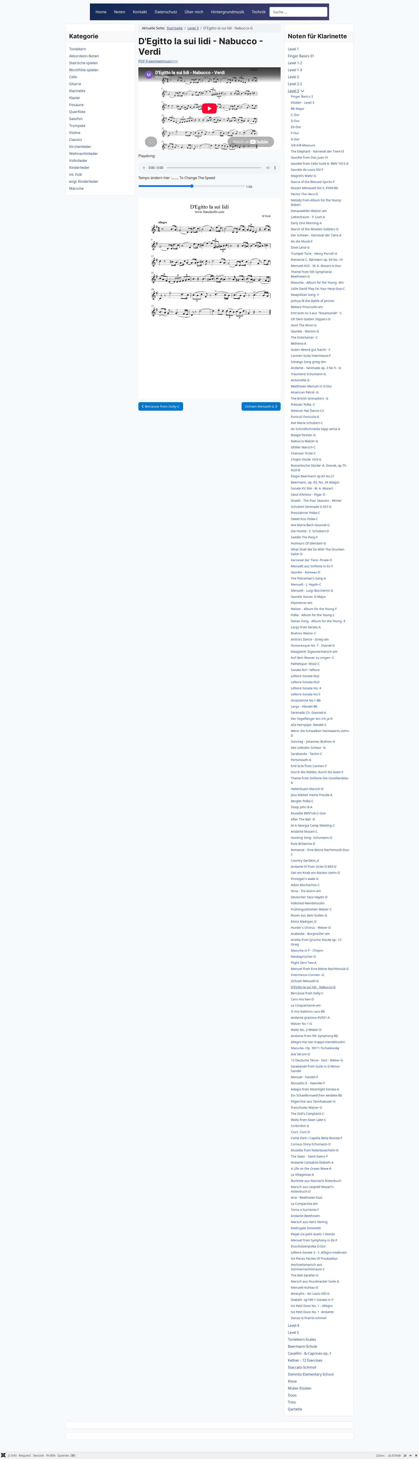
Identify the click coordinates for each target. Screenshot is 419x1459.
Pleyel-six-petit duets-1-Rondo (313, 1234)
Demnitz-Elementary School (311, 1374)
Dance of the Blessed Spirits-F (313, 182)
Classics (75, 139)
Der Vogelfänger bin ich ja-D (312, 719)
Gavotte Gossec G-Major (308, 597)
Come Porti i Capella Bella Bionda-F (316, 1138)
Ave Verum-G (300, 1054)
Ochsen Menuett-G (305, 981)
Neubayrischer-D (303, 956)
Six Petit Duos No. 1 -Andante (312, 1312)
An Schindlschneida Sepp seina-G (315, 429)
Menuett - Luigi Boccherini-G (312, 590)
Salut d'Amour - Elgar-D (308, 494)
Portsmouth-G (301, 760)
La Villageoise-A (302, 1175)
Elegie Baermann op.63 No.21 (312, 476)
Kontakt (140, 11)
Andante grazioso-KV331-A (310, 1017)
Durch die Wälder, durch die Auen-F (317, 772)
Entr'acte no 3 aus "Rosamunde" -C (316, 313)
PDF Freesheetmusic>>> (158, 61)
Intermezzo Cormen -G (307, 975)
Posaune (76, 104)
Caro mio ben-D (302, 999)
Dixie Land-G (300, 247)
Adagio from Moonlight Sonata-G (315, 1089)
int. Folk (75, 174)
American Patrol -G (304, 392)
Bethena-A (298, 343)
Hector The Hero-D (304, 194)
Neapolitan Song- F (305, 295)
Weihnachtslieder (83, 153)
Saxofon (76, 118)
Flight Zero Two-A (303, 963)
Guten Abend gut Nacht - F (310, 349)
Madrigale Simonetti (306, 1228)
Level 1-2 (295, 63)
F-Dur (295, 133)
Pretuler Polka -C (303, 404)
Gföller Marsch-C (303, 447)
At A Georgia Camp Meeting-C (313, 825)
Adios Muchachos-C (305, 885)
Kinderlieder (79, 167)
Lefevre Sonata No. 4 (306, 688)
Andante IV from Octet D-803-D (313, 866)
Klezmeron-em (301, 603)
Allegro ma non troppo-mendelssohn (318, 1042)
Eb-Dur (296, 127)
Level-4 (293, 1325)
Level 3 (293, 90)
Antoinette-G (300, 380)
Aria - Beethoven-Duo (306, 1197)
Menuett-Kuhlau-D (304, 1287)
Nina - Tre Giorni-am (306, 891)
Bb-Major (297, 109)
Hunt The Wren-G (303, 325)
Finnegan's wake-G (304, 879)
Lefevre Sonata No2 (305, 676)
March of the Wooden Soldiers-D (314, 229)
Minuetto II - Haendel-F (308, 1083)
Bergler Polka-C (302, 801)
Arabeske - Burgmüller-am (310, 934)
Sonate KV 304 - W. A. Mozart (312, 488)
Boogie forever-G (303, 435)
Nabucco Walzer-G (304, 441)
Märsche (76, 188)
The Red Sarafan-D (304, 1275)
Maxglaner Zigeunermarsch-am (314, 651)
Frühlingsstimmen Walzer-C (311, 909)
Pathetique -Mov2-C (305, 664)
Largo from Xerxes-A (306, 627)
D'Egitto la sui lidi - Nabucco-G (313, 987)
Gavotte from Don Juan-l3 (309, 157)
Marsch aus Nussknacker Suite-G (315, 1281)
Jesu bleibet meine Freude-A (311, 795)
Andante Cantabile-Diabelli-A (312, 1162)
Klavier (74, 97)
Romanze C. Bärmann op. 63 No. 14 (317, 260)
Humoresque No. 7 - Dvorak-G (313, 645)
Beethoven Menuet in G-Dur (311, 386)
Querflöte (77, 111)
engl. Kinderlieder (83, 181)
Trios (292, 1402)
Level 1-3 (295, 70)
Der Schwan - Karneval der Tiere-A (316, 235)
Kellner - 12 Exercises (305, 1360)
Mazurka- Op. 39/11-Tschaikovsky (315, 1048)
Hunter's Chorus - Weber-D (311, 927)
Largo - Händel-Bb (304, 706)
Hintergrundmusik (227, 11)
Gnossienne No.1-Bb (306, 700)
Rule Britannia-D (303, 844)
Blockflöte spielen (83, 70)
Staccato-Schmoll (302, 1367)
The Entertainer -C (304, 337)
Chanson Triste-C (303, 453)
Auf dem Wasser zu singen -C (312, 658)
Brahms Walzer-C (303, 633)
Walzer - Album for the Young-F (314, 609)
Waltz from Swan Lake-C (308, 1120)
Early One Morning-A (306, 223)
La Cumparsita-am (304, 1203)
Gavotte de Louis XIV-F (307, 170)
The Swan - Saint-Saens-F (309, 1156)
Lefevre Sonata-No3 (305, 682)
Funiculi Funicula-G (305, 417)
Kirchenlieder (80, 146)
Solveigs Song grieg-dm (308, 362)
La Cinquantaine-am (306, 1005)
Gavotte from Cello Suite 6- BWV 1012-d (319, 163)
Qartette (295, 1409)
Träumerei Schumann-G (308, 374)
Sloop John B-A (301, 807)
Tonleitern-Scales (302, 1339)
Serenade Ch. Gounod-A (308, 712)
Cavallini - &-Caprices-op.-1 (309, 1353)
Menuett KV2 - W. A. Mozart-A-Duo (316, 266)
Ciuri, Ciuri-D (300, 1132)
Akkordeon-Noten (84, 56)
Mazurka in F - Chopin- (307, 950)
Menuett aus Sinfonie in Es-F (312, 566)
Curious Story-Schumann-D (311, 1144)
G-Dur (295, 139)
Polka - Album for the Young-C (313, 615)
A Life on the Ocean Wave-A (311, 1168)
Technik (259, 11)
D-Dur (295, 121)
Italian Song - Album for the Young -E (318, 621)
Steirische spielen (83, 63)
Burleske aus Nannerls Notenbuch (316, 1181)
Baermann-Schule (302, 1346)
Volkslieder (78, 160)
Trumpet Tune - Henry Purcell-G (314, 253)
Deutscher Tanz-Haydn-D (309, 897)
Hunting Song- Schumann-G (311, 837)
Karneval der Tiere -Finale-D (311, 560)
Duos (292, 1395)
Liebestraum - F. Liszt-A (308, 217)
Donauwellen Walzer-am (309, 211)
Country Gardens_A (305, 860)
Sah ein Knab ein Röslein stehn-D (315, 873)
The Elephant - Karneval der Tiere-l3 (317, 151)
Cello (73, 77)
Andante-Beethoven (305, 1216)
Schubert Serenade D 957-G (311, 507)
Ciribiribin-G (300, 1126)
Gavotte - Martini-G (305, 331)
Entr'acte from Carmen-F (309, 766)
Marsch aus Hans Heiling (309, 1222)
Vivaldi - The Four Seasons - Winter (316, 500)
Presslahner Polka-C (305, 513)
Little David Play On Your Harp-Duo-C (318, 288)
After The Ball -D (303, 819)
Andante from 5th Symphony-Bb (314, 1036)
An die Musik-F (302, 241)
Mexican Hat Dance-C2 (307, 410)
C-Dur (295, 115)
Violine (74, 132)
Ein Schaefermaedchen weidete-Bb (316, 1095)
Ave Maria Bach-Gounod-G (310, 525)
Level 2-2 (295, 83)
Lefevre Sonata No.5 (305, 694)
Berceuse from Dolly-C (307, 993)
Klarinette (77, 90)
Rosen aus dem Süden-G (309, 915)
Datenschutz (166, 11)
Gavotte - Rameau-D (305, 572)
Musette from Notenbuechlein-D (314, 1150)
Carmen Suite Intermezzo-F (311, 356)
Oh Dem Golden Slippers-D (310, 319)
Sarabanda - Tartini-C (306, 754)
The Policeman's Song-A (308, 578)
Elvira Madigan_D (303, 921)
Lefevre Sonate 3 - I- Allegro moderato (319, 1252)
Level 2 (293, 77)
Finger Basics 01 (301, 56)
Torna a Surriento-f (305, 1210)
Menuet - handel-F (304, 1077)
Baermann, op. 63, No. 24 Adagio (315, 482)
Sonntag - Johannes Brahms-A (313, 741)
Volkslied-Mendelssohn (308, 903)
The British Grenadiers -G (309, 398)
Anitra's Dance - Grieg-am (310, 639)
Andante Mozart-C (304, 831)
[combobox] (298, 12)
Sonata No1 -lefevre (305, 670)
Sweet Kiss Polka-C (304, 519)
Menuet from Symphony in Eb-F (314, 1240)
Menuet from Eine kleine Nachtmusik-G (320, 969)
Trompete (77, 125)
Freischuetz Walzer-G (306, 1107)
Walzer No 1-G (301, 1024)
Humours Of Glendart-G (308, 543)
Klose (292, 1381)
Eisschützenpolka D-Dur (308, 1246)
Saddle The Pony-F (304, 537)
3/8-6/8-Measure (303, 145)
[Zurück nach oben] (411, 1451)
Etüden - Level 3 (302, 102)
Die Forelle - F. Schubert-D (310, 531)
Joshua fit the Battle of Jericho (312, 301)
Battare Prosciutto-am (307, 307)
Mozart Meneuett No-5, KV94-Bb (314, 188)
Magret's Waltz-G (303, 176)
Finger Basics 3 (302, 96)
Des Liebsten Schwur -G (308, 748)
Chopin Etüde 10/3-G (306, 459)
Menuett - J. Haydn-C (306, 584)
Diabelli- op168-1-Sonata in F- (312, 1300)
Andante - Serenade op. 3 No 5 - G (316, 368)
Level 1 (293, 49)
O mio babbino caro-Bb (308, 1011)
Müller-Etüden (299, 1388)
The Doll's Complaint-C (307, 1114)
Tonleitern (77, 49)
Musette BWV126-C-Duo (308, 813)
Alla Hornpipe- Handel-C (308, 725)
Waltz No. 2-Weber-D (306, 1030)
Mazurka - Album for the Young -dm (317, 282)
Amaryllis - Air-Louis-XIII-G (310, 1293)
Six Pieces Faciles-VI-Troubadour (314, 1258)
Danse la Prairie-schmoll (308, 1318)
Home (101, 11)
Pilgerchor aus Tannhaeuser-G (313, 1101)
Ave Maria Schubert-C (307, 423)
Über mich (194, 11)
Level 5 (293, 1332)
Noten (119, 11)
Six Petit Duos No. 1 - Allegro (312, 1306)
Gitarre (75, 83)
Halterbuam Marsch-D (307, 789)
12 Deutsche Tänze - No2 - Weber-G (317, 1060)
